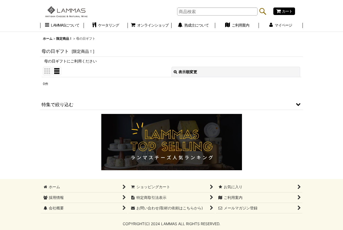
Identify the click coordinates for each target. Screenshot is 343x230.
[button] (171, 104)
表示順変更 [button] (187, 71)
